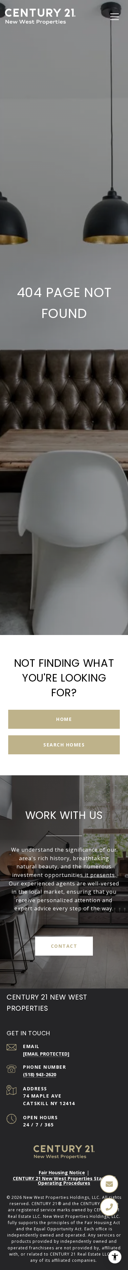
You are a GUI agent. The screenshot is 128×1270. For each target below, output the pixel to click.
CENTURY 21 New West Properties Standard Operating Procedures (64, 1180)
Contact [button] (64, 946)
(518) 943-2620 (39, 1074)
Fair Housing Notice (62, 1172)
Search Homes (64, 745)
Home (64, 719)
